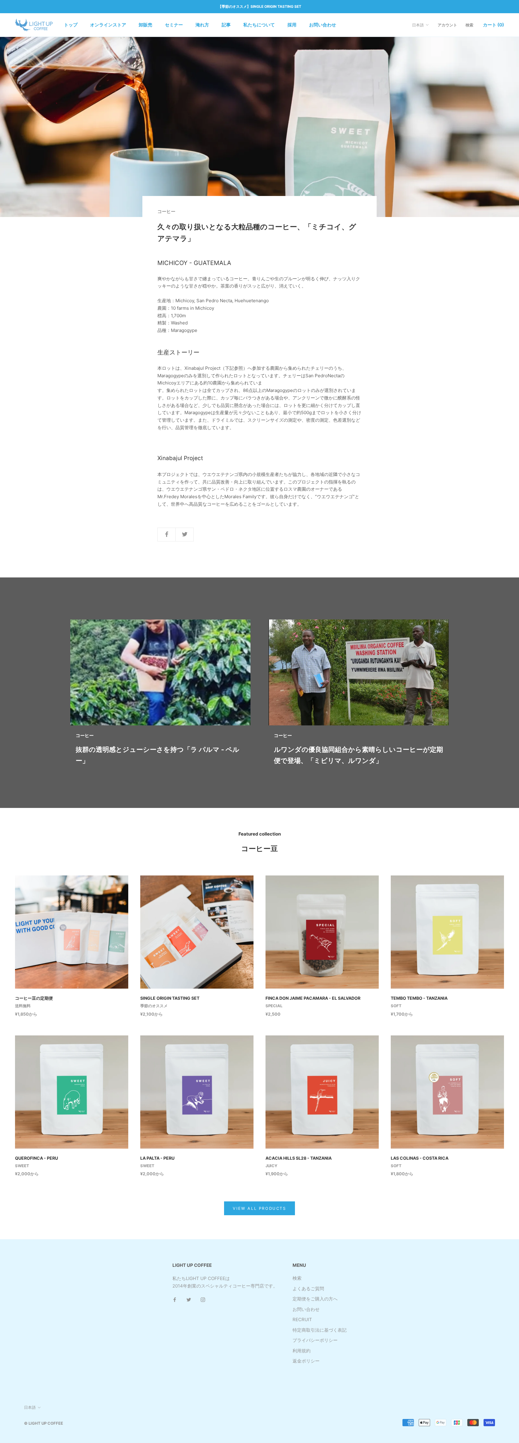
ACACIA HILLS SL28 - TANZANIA (299, 1158)
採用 (291, 25)
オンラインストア (108, 25)
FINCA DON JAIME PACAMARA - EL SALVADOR (313, 998)
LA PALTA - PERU (157, 1158)
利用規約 (302, 1351)
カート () (493, 25)
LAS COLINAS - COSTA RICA (419, 1158)
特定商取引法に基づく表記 (320, 1330)
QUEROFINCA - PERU (36, 1158)
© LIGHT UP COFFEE (43, 1423)
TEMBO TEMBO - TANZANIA (419, 998)
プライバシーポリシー (315, 1340)
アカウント (447, 25)
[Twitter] (189, 1299)
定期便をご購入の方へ (315, 1299)
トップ (70, 25)
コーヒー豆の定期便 (34, 998)
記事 (226, 25)
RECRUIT (302, 1319)
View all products (259, 1208)
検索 (469, 25)
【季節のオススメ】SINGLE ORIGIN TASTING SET (259, 6)
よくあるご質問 (308, 1288)
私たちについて (259, 25)
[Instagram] (203, 1299)
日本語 (418, 25)
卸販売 (145, 25)
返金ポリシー (306, 1361)
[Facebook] (174, 1299)
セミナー (174, 25)
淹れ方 (202, 25)
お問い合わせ (322, 25)
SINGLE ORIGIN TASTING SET (169, 998)
